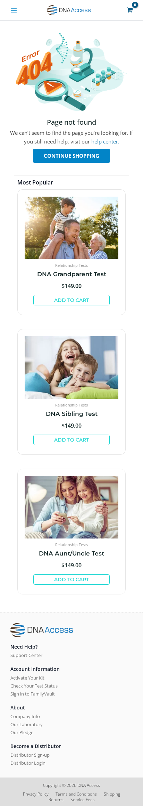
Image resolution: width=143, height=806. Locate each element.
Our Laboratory (26, 724)
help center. (105, 141)
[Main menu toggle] (14, 10)
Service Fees (82, 800)
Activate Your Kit (27, 678)
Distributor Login (27, 763)
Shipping (112, 794)
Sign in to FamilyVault (32, 694)
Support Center (26, 655)
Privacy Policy (36, 794)
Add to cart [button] (71, 300)
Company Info (25, 716)
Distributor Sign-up (30, 755)
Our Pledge (21, 732)
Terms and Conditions (76, 794)
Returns (56, 800)
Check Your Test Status (34, 686)
